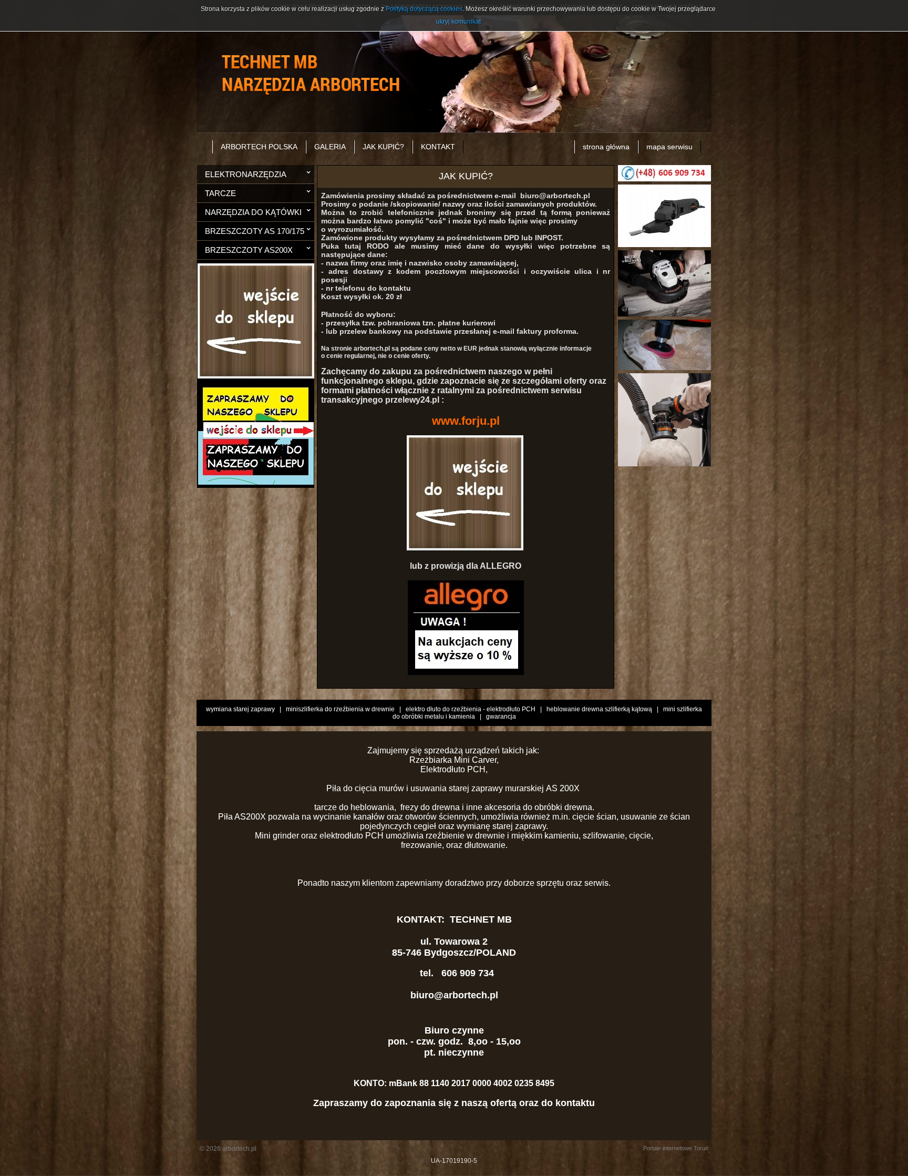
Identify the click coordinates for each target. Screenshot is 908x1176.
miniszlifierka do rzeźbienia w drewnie (340, 709)
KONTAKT (438, 146)
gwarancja (501, 716)
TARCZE (220, 193)
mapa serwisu (669, 146)
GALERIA (330, 146)
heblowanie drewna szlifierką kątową (599, 709)
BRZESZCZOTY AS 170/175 (254, 231)
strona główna (606, 146)
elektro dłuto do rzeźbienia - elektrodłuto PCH (470, 709)
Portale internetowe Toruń (675, 1148)
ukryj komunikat (458, 21)
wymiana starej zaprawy (240, 709)
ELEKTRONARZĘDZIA (245, 174)
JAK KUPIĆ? (383, 146)
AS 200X (564, 788)
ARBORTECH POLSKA (259, 146)
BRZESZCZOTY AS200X (249, 250)
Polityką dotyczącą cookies (424, 9)
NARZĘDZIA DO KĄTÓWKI (253, 212)
